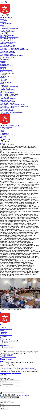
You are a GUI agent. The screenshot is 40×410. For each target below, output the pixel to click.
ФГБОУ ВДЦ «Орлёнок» (8, 38)
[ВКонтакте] (0, 310)
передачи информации (23, 396)
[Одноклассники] (0, 312)
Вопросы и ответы (6, 23)
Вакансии (3, 22)
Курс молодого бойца (7, 51)
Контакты (3, 137)
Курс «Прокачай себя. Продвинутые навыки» (14, 49)
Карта (2, 25)
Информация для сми (7, 347)
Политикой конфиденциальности (10, 373)
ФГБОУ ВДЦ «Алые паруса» (9, 37)
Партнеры (3, 136)
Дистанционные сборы (7, 45)
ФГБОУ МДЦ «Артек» (7, 35)
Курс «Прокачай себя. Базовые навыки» (12, 48)
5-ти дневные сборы (6, 43)
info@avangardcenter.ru (9, 357)
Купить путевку (5, 97)
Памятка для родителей (7, 31)
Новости (2, 61)
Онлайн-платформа (6, 127)
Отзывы (2, 62)
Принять (4, 375)
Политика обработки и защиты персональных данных (17, 368)
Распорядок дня (5, 30)
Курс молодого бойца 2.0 (8, 46)
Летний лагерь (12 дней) (8, 42)
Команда (2, 19)
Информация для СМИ (7, 65)
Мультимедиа (4, 64)
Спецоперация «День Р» (8, 57)
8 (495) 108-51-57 (7, 355)
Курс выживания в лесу (7, 52)
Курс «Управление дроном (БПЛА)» (11, 55)
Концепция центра (6, 17)
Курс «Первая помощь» (7, 54)
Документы (3, 20)
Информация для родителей (9, 28)
